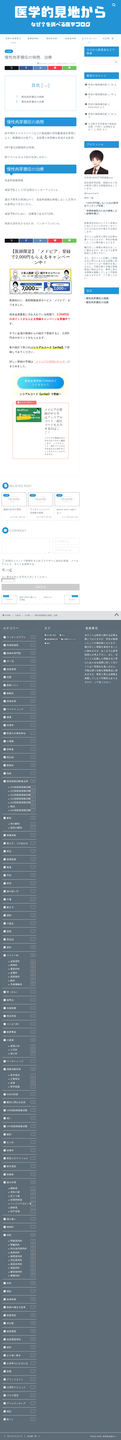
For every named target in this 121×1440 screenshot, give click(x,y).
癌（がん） (20, 992)
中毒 (20, 899)
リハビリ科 (20, 1024)
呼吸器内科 (22, 1241)
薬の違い (20, 1219)
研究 (20, 883)
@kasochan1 (91, 193)
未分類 (20, 1323)
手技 (20, 875)
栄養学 (20, 1150)
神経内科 (22, 1268)
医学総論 (22, 1086)
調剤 (20, 915)
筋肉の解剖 (22, 828)
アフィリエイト (20, 1379)
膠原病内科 (22, 1272)
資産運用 (20, 669)
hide (45, 86)
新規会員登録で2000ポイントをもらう (41, 382)
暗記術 (20, 757)
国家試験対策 (21, 1069)
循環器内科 (33, 38)
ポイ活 (20, 661)
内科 (21, 1235)
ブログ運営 (20, 1395)
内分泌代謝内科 (22, 1248)
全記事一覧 (108, 38)
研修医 (20, 1174)
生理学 (20, 725)
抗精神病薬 (22, 1200)
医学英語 (22, 1075)
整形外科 (22, 969)
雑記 (20, 1411)
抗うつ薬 (22, 1196)
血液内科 (22, 1252)
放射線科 (22, 976)
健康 (20, 717)
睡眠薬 (22, 1188)
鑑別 (20, 1134)
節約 (20, 1347)
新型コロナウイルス (20, 1158)
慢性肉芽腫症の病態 (32, 96)
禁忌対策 (20, 1016)
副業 (20, 1371)
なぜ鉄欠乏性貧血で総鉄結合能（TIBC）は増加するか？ (102, 127)
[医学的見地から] (60, 31)
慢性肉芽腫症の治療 (32, 101)
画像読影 (20, 835)
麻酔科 (20, 693)
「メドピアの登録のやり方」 (50, 361)
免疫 (20, 773)
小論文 (20, 923)
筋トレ (20, 1419)
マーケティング (20, 709)
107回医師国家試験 (20, 1126)
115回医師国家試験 (22, 787)
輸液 (20, 867)
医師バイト (20, 685)
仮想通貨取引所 (52, 639)
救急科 (20, 765)
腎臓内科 (22, 1245)
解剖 (20, 818)
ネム (63, 635)
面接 (20, 931)
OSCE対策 (20, 1094)
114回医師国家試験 (22, 810)
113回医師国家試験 (22, 791)
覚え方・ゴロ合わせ (20, 843)
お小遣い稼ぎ (20, 1355)
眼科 (22, 980)
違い (20, 1118)
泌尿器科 (22, 961)
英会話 (20, 939)
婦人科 (22, 1053)
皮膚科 (22, 973)
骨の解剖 (22, 824)
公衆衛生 (22, 1079)
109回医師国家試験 (20, 1110)
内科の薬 (22, 1192)
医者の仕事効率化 (20, 733)
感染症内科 (51, 38)
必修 (22, 1083)
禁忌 (20, 851)
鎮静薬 (22, 1207)
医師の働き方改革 (20, 1307)
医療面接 (20, 859)
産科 (20, 947)
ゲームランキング (20, 1403)
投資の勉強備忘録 (97, 84)
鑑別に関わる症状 (20, 1102)
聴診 (20, 1291)
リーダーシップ (20, 1061)
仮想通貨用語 (20, 1339)
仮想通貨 (20, 1331)
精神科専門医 (20, 653)
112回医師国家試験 (22, 795)
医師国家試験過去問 (21, 781)
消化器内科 (70, 38)
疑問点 (20, 1000)
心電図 (20, 741)
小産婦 (21, 1040)
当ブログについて (89, 39)
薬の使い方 (20, 891)
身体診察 (20, 701)
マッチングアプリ (20, 637)
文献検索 (20, 1008)
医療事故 (20, 1032)
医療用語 (20, 1315)
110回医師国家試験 (22, 802)
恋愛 (20, 677)
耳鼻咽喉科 (22, 984)
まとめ (20, 1142)
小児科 (9, 51)
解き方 (20, 907)
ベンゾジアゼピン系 (22, 1203)
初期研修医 (20, 645)
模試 (22, 806)
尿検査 (20, 749)
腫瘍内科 (22, 1275)
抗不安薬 (22, 1211)
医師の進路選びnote (13, 39)
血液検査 (20, 1299)
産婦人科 (22, 1046)
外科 (20, 1283)
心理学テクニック (20, 1387)
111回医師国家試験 (22, 799)
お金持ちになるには (20, 1363)
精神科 (22, 965)
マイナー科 (21, 955)
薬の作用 (20, 1182)
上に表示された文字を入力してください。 (25, 576)
